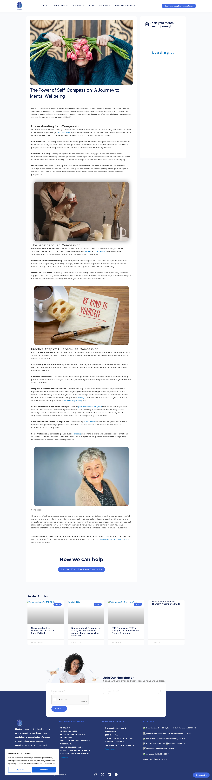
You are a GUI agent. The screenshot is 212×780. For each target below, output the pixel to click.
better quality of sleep (73, 400)
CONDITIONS (59, 6)
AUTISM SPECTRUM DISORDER (72, 734)
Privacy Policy (148, 759)
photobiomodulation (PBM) (90, 406)
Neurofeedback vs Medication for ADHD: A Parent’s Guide (42, 630)
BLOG (91, 6)
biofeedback (89, 421)
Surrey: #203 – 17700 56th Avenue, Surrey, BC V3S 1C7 (166, 739)
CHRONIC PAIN (66, 737)
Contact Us (201, 775)
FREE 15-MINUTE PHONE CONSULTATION (112, 539)
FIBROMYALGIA (66, 744)
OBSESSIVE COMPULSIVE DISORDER (74, 753)
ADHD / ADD (65, 728)
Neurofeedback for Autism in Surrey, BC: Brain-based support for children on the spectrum (85, 632)
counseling (76, 433)
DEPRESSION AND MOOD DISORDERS (75, 741)
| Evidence (163, 759)
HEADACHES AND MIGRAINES (71, 747)
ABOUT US (103, 6)
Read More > (66, 757)
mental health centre (89, 536)
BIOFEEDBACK (110, 731)
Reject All (20, 770)
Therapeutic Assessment (115, 728)
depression (101, 251)
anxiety (88, 251)
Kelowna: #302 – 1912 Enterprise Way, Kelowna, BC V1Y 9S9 (168, 733)
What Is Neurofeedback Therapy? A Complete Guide (166, 602)
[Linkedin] (109, 774)
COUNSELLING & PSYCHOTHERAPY (119, 738)
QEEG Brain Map (111, 735)
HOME (46, 6)
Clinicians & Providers (125, 6)
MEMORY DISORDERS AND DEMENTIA (75, 750)
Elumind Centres (38, 536)
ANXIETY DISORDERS (68, 731)
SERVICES (77, 6)
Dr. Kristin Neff (64, 132)
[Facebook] (116, 774)
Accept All (44, 770)
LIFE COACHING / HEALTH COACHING (119, 745)
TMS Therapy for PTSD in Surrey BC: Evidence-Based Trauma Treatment (125, 630)
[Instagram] (96, 774)
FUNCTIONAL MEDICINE (114, 742)
